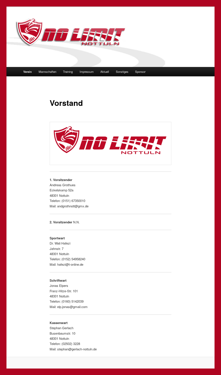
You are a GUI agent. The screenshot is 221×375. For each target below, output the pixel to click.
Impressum (87, 72)
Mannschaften (47, 72)
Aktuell (104, 72)
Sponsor (140, 72)
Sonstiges (122, 72)
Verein (27, 72)
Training (68, 72)
